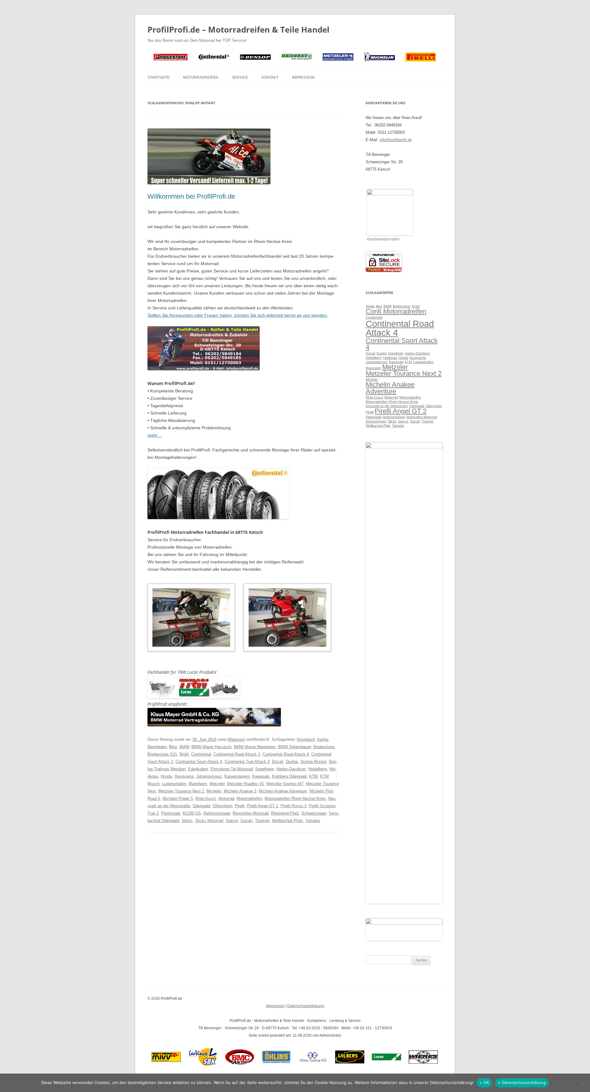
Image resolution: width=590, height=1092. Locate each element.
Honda (166, 776)
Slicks (187, 820)
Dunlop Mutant (313, 761)
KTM (313, 776)
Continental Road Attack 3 (237, 754)
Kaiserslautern (237, 776)
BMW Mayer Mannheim (255, 747)
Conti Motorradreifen (396, 311)
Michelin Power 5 (178, 798)
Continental (201, 754)
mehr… (155, 435)
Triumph (262, 820)
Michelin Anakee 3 (240, 791)
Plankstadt (170, 813)
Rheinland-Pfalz (285, 813)
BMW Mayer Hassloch (211, 747)
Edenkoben (198, 769)
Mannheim (198, 783)
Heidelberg (317, 769)
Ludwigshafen (174, 783)
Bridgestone (324, 747)
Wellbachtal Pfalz (287, 820)
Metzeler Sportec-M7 (285, 783)
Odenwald (201, 806)
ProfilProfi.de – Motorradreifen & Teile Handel (238, 29)
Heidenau (390, 357)
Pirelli (240, 806)
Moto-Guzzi (205, 798)
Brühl (184, 754)
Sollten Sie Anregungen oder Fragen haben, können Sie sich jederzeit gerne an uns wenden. (238, 315)
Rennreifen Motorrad (251, 813)
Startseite (159, 77)
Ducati (277, 761)
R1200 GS (192, 813)
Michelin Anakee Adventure (283, 791)
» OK (484, 1082)
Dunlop (292, 761)
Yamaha (312, 820)
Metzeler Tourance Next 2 (181, 791)
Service (240, 77)
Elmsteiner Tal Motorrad (231, 769)
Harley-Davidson (291, 769)
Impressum (303, 77)
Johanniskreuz (209, 776)
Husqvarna (184, 776)
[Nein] (582, 1083)
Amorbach (306, 739)
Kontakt (270, 77)
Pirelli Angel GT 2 (262, 806)
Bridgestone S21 (162, 754)
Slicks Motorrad (209, 820)
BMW (184, 747)
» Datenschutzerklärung (522, 1082)
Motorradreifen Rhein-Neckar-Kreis (295, 798)
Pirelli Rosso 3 (293, 806)
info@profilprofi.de (396, 139)
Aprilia (322, 739)
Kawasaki (260, 776)
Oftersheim (222, 806)
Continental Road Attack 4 (285, 754)
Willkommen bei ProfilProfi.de (191, 196)
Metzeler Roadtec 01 (245, 783)
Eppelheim (264, 769)
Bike (173, 747)
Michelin (213, 791)
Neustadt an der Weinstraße (387, 406)
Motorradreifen (200, 77)
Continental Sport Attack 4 (198, 761)
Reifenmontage (216, 813)
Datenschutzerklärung (305, 1006)
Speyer (232, 820)
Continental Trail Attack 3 (247, 761)
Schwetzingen (313, 813)
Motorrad (226, 798)
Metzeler (217, 783)
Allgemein (236, 739)
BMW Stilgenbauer (294, 747)
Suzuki (246, 820)
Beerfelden (157, 747)
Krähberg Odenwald (289, 776)
